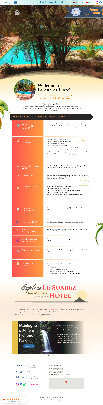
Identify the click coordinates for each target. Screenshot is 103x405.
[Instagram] (96, 2)
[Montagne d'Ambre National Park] (48, 355)
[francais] (52, 355)
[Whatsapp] (24, 384)
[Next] (88, 337)
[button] (17, 13)
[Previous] (15, 337)
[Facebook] (100, 2)
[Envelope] (76, 11)
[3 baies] (54, 355)
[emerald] (50, 355)
